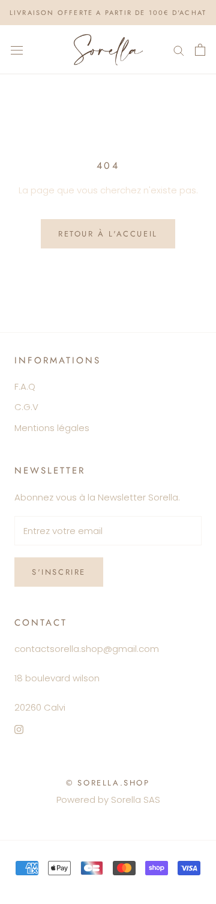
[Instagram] (18, 729)
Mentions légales (51, 427)
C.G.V (26, 407)
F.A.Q (24, 386)
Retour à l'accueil (108, 233)
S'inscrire (59, 572)
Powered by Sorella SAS (108, 799)
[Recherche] (178, 49)
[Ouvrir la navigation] (17, 49)
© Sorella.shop (107, 782)
